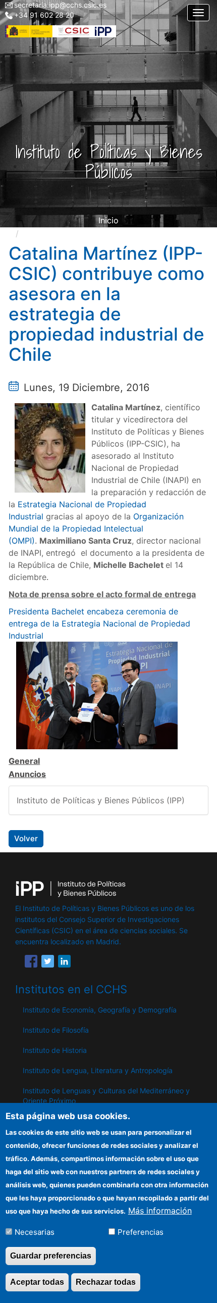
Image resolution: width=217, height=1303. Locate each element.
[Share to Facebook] (31, 963)
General (24, 761)
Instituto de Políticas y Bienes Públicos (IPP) (101, 800)
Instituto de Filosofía (56, 1030)
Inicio (108, 220)
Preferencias (141, 1232)
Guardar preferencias (50, 1255)
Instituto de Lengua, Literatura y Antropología (98, 1070)
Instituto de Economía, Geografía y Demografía (100, 1009)
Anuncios (27, 774)
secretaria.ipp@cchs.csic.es (60, 5)
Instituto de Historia (55, 1050)
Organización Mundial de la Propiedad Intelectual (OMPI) (96, 528)
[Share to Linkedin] (64, 963)
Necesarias (35, 1232)
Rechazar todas (106, 1282)
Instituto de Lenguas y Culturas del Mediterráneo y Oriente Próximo (106, 1095)
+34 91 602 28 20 (44, 15)
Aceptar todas (37, 1282)
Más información (160, 1210)
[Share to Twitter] (47, 963)
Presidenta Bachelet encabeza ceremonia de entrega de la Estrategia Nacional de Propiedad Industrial (99, 623)
